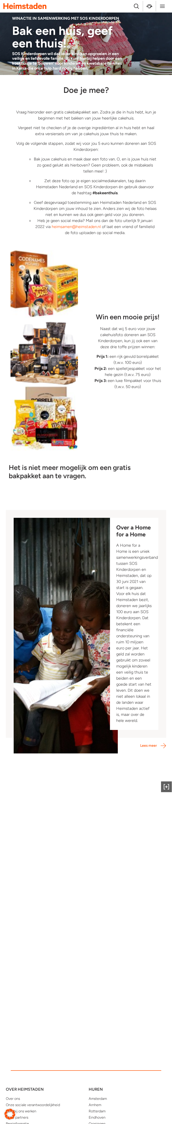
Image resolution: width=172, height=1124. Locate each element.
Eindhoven (97, 1117)
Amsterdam (98, 1098)
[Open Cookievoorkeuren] (9, 1113)
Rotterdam (97, 1111)
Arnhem (95, 1105)
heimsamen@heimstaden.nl (76, 226)
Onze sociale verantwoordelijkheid (33, 1105)
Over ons (13, 1098)
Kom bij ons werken (21, 1111)
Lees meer (148, 745)
